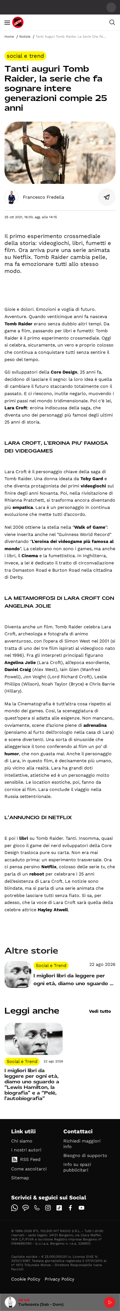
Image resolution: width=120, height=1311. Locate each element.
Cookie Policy (25, 1279)
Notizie (24, 37)
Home (9, 37)
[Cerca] (112, 22)
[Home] (17, 22)
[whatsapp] (14, 1207)
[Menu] (7, 22)
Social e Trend (25, 55)
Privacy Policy (59, 1279)
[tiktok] (59, 1207)
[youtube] (81, 1207)
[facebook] (70, 1207)
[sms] (25, 1207)
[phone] (36, 1207)
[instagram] (48, 1207)
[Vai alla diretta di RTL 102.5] (109, 1302)
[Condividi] (106, 197)
